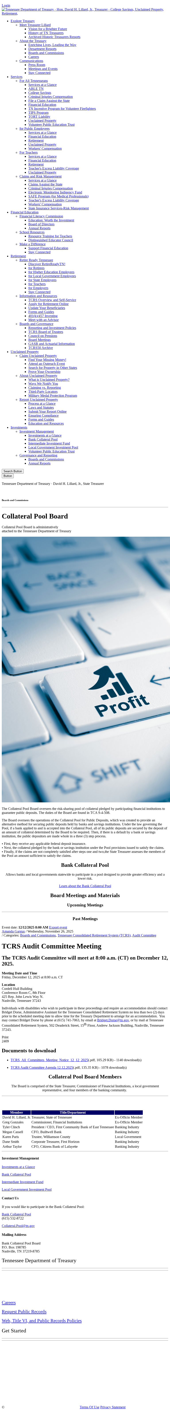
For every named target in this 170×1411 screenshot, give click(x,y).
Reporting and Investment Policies (52, 328)
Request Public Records (24, 1311)
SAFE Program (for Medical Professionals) (58, 196)
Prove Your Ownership (44, 372)
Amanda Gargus (13, 931)
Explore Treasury (23, 21)
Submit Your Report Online (47, 411)
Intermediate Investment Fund (49, 443)
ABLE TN (36, 89)
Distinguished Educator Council (50, 240)
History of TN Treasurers (46, 33)
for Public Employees (34, 128)
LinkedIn (130, 491)
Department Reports (42, 49)
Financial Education (42, 104)
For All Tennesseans (33, 81)
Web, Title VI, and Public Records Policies (42, 1320)
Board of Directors (41, 224)
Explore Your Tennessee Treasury (33, 1347)
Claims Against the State (45, 184)
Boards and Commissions (46, 53)
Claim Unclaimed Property (38, 356)
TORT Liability (39, 116)
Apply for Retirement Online (48, 304)
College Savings (39, 93)
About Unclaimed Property (38, 375)
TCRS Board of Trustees (45, 332)
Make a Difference (32, 244)
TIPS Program (38, 112)
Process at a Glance (42, 403)
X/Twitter (111, 491)
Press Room (36, 65)
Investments (19, 427)
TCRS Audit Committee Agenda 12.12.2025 (42, 1067)
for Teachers (37, 284)
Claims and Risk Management (40, 176)
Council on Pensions (42, 336)
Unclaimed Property (42, 120)
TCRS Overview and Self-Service (52, 300)
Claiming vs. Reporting (44, 387)
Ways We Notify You (43, 383)
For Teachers (28, 152)
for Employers (38, 288)
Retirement (36, 140)
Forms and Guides (41, 312)
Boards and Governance (36, 324)
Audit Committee (144, 935)
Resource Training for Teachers (50, 236)
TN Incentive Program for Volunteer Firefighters (62, 108)
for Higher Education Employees (51, 272)
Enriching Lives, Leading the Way (52, 45)
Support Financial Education (48, 248)
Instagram (92, 491)
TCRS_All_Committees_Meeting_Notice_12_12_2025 (49, 1060)
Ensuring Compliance (43, 415)
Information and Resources (38, 296)
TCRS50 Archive (40, 348)
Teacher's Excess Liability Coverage (53, 168)
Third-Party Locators (43, 391)
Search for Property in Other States (52, 368)
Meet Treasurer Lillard (35, 25)
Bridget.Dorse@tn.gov (113, 1020)
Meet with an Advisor (43, 320)
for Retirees (36, 268)
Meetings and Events (43, 69)
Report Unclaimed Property (38, 399)
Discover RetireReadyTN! (46, 264)
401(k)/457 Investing (43, 316)
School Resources (31, 232)
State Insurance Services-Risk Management (58, 208)
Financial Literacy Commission (41, 216)
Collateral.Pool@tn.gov (18, 1226)
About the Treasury (32, 41)
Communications (31, 61)
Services (16, 77)
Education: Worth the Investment (51, 220)
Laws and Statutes (41, 407)
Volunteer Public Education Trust (51, 124)
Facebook (73, 491)
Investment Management (36, 431)
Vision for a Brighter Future (47, 29)
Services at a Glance (42, 85)
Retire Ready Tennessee (36, 260)
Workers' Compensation (45, 148)
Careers (33, 57)
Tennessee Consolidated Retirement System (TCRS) (94, 935)
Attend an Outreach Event (46, 364)
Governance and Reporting (38, 455)
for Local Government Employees (52, 276)
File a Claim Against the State (49, 101)
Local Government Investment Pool (53, 447)
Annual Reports (39, 228)
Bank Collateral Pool (43, 439)
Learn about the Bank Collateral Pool (85, 886)
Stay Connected (39, 73)
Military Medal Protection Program (52, 395)
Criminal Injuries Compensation (50, 97)
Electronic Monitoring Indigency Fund (55, 192)
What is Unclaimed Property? (49, 379)
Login (6, 5)
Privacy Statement (113, 1407)
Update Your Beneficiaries (46, 308)
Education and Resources (46, 423)
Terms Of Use (89, 1407)
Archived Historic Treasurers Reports (54, 37)
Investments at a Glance (45, 435)
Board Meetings (39, 340)
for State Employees (42, 280)
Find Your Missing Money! (47, 360)
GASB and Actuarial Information (51, 344)
